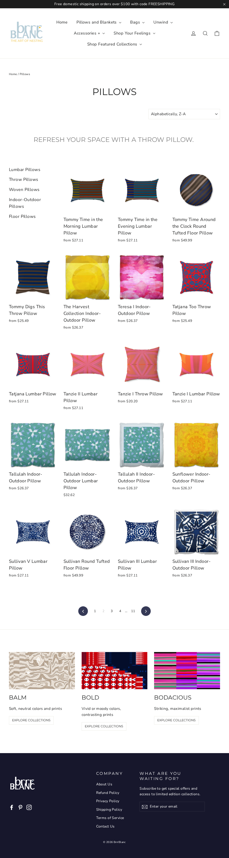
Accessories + (87, 33)
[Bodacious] (187, 670)
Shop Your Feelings (133, 33)
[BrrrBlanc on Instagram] (29, 807)
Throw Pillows (23, 179)
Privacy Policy (107, 801)
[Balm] (42, 670)
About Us (104, 784)
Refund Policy (107, 792)
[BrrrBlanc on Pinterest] (20, 807)
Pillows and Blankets (97, 22)
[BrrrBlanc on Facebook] (11, 807)
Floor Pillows (22, 216)
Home (62, 22)
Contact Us (105, 826)
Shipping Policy (109, 809)
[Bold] (115, 670)
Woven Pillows (24, 190)
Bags (135, 22)
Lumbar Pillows (24, 170)
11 (133, 611)
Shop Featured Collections (112, 44)
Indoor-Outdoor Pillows (25, 203)
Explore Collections (31, 720)
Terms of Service (110, 817)
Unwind (161, 22)
